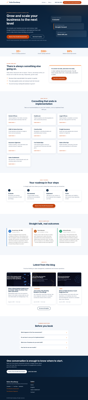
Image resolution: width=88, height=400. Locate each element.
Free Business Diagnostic (12, 391)
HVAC (61, 288)
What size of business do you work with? (32, 342)
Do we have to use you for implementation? (32, 337)
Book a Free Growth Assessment (72, 2)
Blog (49, 2)
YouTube (15, 386)
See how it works (37, 36)
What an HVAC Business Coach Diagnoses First (68, 291)
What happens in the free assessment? (31, 332)
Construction (37, 288)
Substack (21, 386)
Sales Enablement (35, 389)
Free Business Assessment (13, 388)
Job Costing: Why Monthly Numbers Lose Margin (41, 291)
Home (32, 385)
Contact (33, 392)
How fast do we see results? (28, 347)
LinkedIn (9, 386)
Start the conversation (59, 78)
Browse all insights (44, 308)
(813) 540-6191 (58, 2)
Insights (33, 387)
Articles (43, 2)
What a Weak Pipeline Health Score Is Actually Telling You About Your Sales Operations (18, 290)
